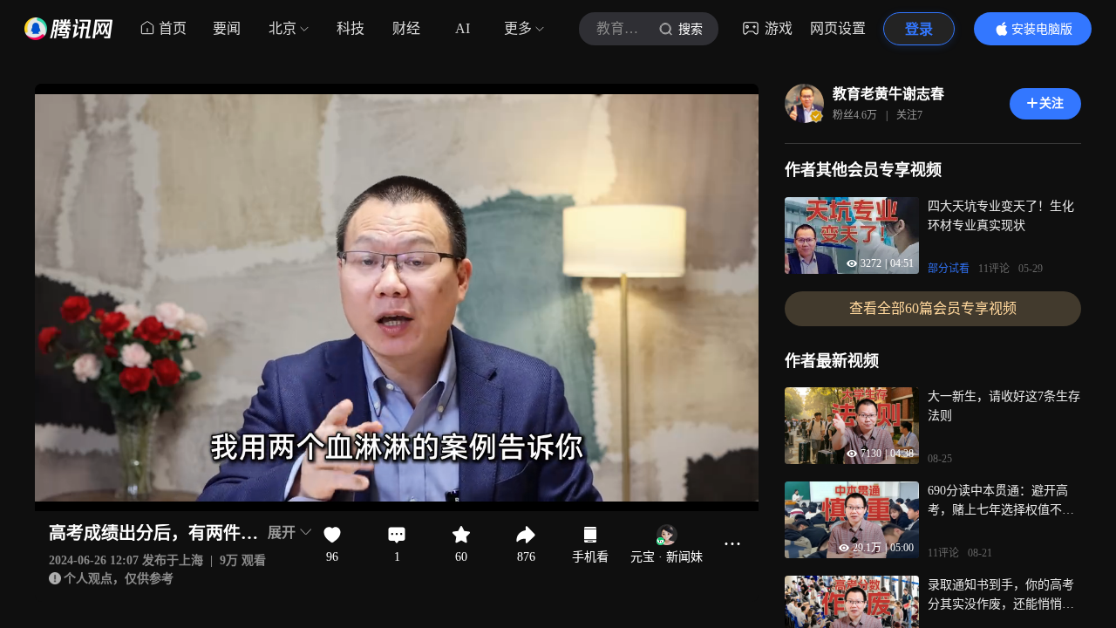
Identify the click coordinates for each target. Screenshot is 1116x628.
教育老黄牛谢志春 (888, 93)
